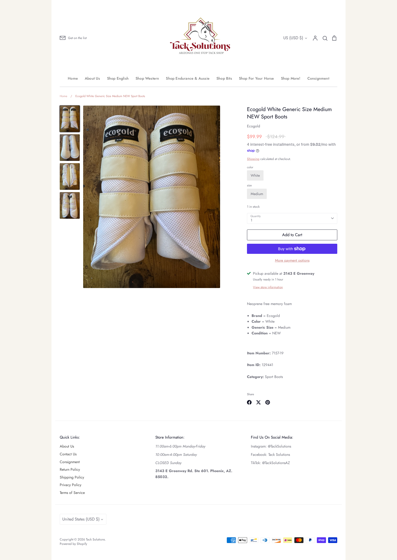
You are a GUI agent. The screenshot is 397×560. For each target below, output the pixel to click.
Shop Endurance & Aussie (188, 78)
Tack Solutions (95, 539)
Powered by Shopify (73, 543)
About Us (92, 78)
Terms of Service (72, 492)
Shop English (118, 78)
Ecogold (253, 126)
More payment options (292, 260)
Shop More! (291, 78)
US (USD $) (293, 38)
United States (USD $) (81, 519)
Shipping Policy (72, 477)
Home (73, 78)
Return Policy (70, 469)
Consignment (318, 78)
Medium (257, 193)
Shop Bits (224, 78)
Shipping (253, 159)
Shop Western (147, 78)
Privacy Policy (70, 484)
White (255, 175)
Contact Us (68, 454)
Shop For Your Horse (256, 78)
